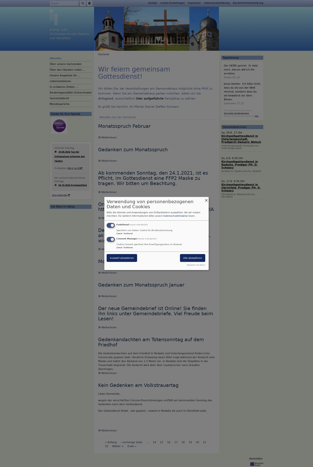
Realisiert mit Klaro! (196, 265)
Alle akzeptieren (192, 258)
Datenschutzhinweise (175, 216)
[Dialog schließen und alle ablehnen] (206, 199)
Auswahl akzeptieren (122, 258)
